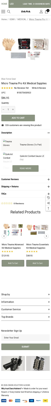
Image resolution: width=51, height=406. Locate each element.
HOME (4, 4)
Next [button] (46, 236)
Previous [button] (4, 236)
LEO (12, 4)
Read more (25, 168)
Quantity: (5, 103)
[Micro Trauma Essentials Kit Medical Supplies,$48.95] (37, 229)
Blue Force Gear (8, 79)
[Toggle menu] (3, 12)
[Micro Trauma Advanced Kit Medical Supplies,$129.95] (13, 229)
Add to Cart (13, 263)
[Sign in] (41, 11)
